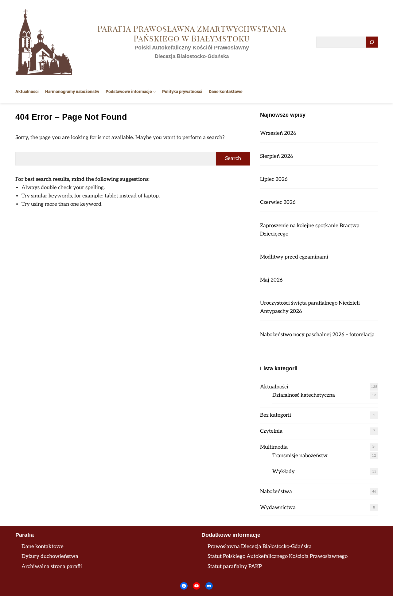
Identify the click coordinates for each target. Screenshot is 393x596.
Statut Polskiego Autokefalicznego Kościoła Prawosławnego (278, 556)
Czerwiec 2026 (278, 202)
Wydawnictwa (278, 507)
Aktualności (274, 387)
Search (233, 158)
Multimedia (274, 447)
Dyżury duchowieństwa (49, 556)
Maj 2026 (271, 280)
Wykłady (283, 472)
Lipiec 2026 (274, 179)
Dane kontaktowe (42, 546)
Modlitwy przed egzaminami (294, 257)
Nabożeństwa (276, 492)
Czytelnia (271, 431)
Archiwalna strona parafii (51, 566)
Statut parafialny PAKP (235, 566)
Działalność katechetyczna (303, 395)
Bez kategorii (275, 415)
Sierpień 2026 (276, 156)
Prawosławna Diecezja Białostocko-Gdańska (260, 546)
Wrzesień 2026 (278, 133)
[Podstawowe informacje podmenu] (154, 91)
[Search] (372, 42)
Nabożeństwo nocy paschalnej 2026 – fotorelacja (317, 335)
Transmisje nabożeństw (300, 456)
